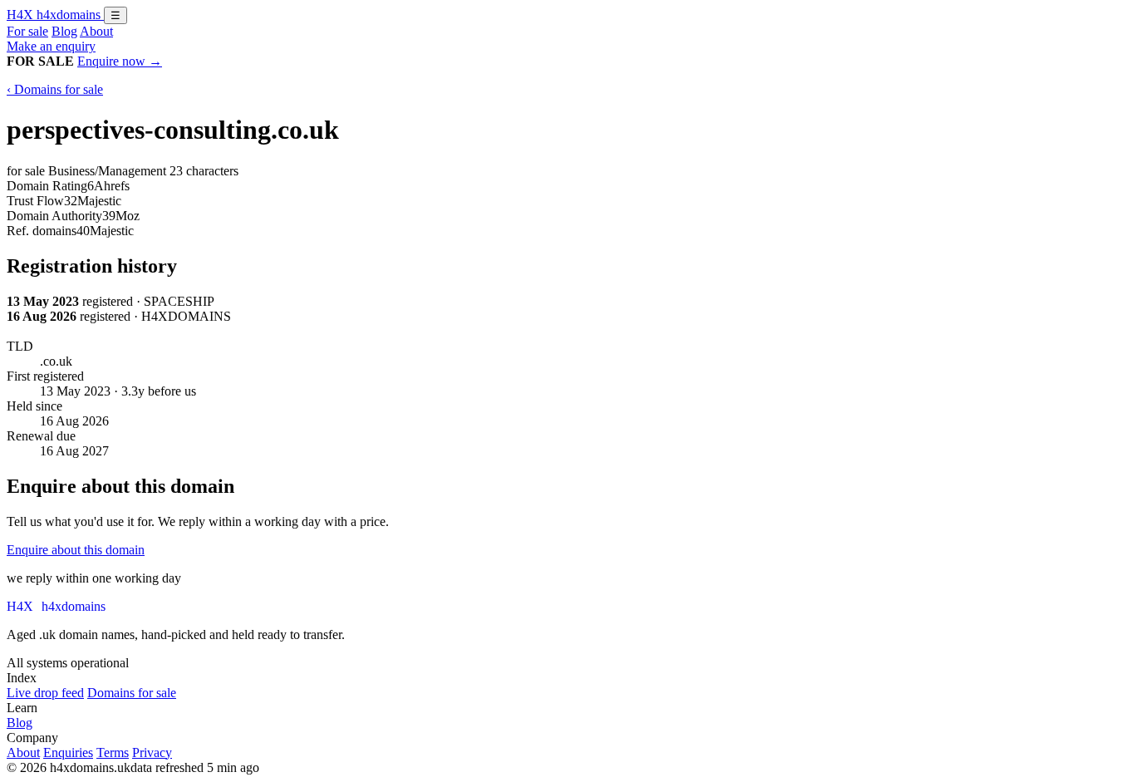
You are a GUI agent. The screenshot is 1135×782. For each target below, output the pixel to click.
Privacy (152, 752)
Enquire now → (119, 61)
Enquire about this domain (76, 550)
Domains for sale (131, 693)
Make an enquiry (51, 46)
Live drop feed (45, 693)
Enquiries (68, 752)
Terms (112, 752)
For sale (27, 31)
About (96, 31)
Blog (64, 31)
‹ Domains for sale (55, 89)
